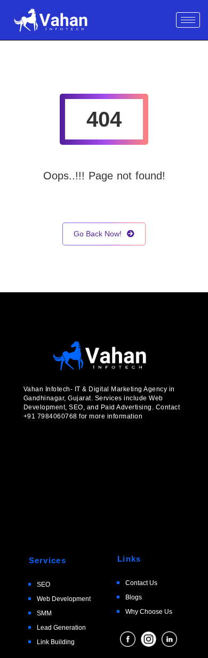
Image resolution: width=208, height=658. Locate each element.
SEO (43, 584)
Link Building (56, 642)
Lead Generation (61, 627)
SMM (44, 613)
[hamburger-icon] (188, 20)
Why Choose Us (148, 611)
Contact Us (141, 583)
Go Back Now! (98, 233)
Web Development (64, 599)
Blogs (133, 597)
